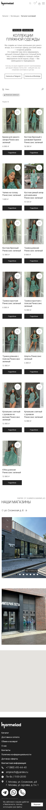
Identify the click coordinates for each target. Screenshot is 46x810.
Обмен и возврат (9, 741)
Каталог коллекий (28, 16)
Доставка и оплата (10, 737)
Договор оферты (9, 759)
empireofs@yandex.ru (17, 772)
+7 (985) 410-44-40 (16, 767)
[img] (4, 792)
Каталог (5, 16)
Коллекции (15, 16)
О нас (4, 746)
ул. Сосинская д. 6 (14, 510)
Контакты (5, 750)
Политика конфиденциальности (16, 754)
